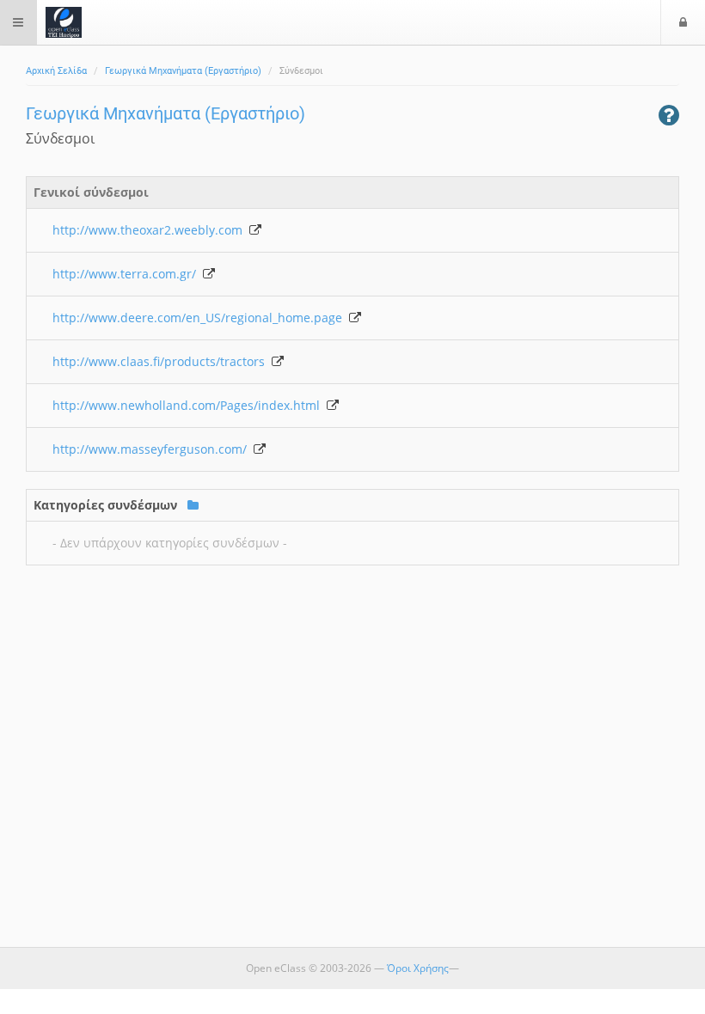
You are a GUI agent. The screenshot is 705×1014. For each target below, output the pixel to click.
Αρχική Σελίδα (56, 70)
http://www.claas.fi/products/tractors (162, 361)
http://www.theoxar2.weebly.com (150, 230)
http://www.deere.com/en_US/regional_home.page (200, 317)
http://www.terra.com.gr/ (127, 274)
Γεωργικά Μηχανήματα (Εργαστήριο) (183, 70)
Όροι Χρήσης (418, 968)
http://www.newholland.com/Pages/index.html (189, 405)
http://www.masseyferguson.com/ (153, 449)
